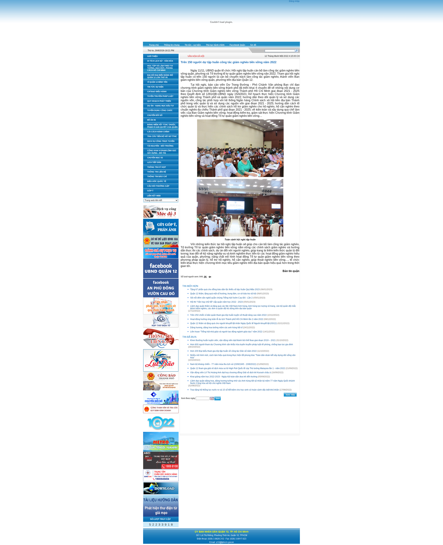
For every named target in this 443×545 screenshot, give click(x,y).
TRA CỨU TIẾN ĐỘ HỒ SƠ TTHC (162, 136)
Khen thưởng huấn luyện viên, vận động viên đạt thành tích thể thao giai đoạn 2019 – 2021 (233, 340)
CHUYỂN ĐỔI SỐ (154, 115)
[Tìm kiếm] (296, 50)
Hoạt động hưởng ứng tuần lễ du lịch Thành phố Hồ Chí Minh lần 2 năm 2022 (226, 319)
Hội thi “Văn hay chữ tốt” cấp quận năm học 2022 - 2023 (216, 302)
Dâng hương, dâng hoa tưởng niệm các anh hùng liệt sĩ (216, 327)
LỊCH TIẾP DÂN (154, 162)
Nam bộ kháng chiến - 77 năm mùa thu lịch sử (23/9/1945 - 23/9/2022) (223, 364)
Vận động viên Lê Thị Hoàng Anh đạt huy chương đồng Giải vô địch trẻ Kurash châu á (230, 372)
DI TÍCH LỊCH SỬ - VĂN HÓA (160, 61)
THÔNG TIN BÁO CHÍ (157, 176)
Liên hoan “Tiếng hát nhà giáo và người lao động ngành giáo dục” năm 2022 (226, 331)
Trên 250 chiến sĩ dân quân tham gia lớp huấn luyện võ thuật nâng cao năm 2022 (228, 315)
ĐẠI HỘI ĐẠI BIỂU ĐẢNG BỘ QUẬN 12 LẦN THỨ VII (160, 76)
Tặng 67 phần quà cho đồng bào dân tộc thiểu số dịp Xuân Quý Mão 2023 (225, 289)
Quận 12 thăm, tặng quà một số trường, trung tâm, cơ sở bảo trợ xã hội (223, 293)
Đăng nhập (294, 1)
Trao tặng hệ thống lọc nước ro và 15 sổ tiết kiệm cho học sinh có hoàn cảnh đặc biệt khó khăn (234, 390)
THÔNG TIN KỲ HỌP (156, 167)
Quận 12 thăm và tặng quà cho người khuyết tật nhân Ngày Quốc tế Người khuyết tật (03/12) (233, 323)
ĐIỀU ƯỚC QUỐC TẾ (156, 181)
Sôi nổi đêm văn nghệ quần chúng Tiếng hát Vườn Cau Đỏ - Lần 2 (221, 298)
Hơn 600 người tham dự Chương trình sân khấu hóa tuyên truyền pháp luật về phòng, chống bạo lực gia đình (241, 344)
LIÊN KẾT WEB (154, 196)
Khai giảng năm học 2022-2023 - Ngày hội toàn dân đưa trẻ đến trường (223, 376)
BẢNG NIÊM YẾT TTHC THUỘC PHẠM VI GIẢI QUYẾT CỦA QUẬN (162, 126)
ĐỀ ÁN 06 (151, 120)
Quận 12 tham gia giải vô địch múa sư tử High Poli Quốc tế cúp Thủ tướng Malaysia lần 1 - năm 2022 (237, 368)
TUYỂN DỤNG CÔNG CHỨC (160, 110)
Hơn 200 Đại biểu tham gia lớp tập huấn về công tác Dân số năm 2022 (223, 351)
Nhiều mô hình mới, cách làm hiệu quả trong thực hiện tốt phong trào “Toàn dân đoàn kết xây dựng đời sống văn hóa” (243, 356)
